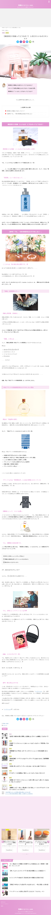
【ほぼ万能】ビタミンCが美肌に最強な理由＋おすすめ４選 (17, 792)
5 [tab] (28, 854)
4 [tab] (26, 854)
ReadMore (9, 850)
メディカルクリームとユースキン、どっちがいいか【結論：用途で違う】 (25, 843)
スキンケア (5, 725)
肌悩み (4, 723)
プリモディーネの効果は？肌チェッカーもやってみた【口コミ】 (27, 773)
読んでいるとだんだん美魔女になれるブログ (25, 911)
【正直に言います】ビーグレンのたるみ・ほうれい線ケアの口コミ (27, 766)
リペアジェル (38, 691)
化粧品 (7, 723)
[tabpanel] (9, 841)
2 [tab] (24, 854)
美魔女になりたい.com (25, 5)
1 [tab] (23, 854)
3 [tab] (25, 854)
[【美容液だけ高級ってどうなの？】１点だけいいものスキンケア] (27, 42)
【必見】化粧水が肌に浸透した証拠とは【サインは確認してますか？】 (29, 736)
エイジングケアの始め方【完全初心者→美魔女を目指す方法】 (26, 877)
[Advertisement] (25, 17)
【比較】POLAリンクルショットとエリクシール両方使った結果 (9, 843)
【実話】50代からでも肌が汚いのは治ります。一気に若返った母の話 (28, 884)
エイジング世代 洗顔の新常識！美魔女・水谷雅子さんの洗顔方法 (19, 793)
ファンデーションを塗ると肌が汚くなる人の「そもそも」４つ (26, 891)
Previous (3, 842)
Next (48, 842)
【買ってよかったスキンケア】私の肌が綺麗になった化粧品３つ (27, 870)
